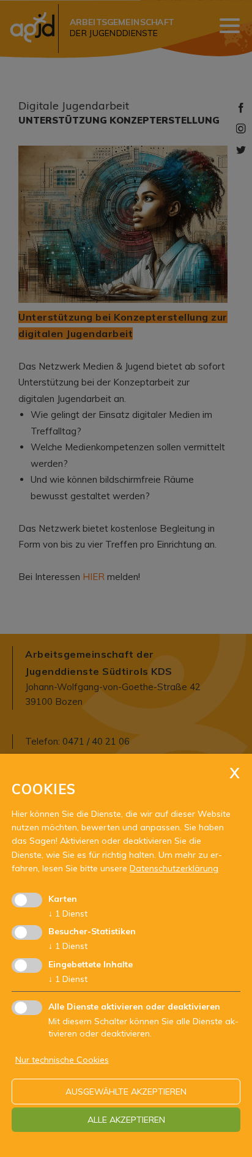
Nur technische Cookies (62, 1059)
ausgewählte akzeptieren (126, 1091)
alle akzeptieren (126, 1119)
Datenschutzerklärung (174, 868)
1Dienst (67, 913)
